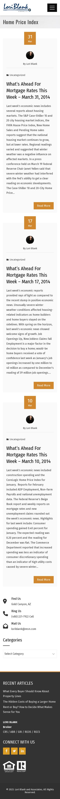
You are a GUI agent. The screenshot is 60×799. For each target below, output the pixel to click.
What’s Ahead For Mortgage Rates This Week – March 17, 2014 (28, 275)
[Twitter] (14, 751)
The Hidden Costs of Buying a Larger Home (29, 701)
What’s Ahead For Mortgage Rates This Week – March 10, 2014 (28, 454)
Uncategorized (17, 75)
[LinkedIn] (22, 751)
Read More (43, 205)
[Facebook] (6, 751)
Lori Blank (31, 64)
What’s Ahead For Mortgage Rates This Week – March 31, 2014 (28, 90)
